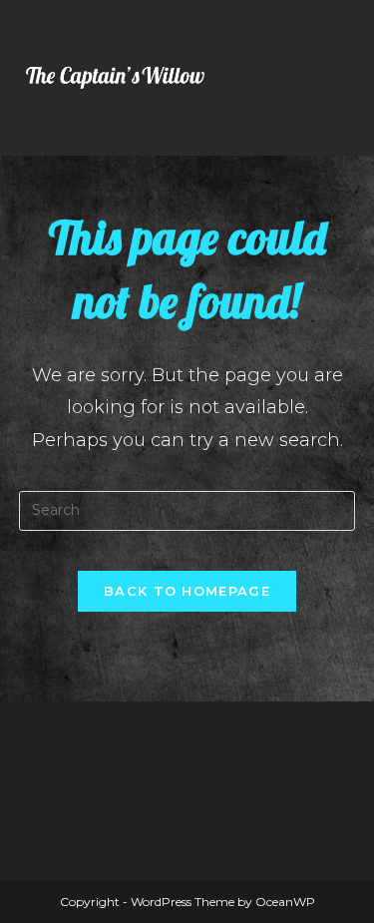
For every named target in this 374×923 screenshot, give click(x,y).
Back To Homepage (187, 591)
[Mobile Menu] (350, 78)
